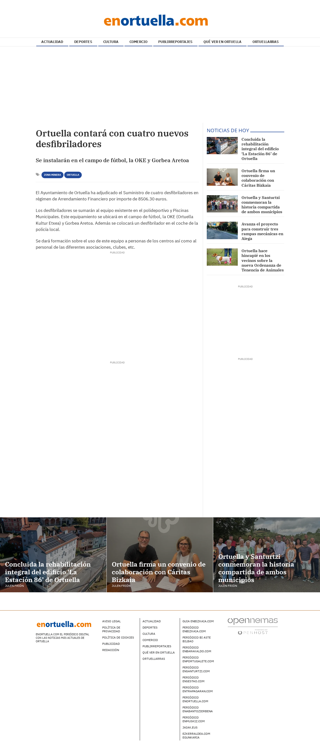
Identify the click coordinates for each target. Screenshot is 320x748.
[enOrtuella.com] (160, 20)
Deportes (150, 627)
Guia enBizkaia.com (198, 621)
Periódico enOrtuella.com (195, 699)
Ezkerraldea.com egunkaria (196, 735)
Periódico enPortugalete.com (198, 659)
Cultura (148, 634)
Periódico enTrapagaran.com (197, 689)
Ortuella (73, 174)
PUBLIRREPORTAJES (175, 41)
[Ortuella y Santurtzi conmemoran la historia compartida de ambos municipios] (222, 203)
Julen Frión (14, 586)
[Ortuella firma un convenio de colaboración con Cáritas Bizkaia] (222, 177)
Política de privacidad (111, 629)
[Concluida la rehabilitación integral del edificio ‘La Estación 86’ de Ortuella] (222, 145)
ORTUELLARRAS (265, 41)
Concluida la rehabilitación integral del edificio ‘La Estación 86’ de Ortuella (260, 149)
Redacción (110, 650)
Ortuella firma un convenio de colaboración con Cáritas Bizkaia (258, 178)
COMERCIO (139, 41)
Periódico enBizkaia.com (194, 629)
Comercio (150, 640)
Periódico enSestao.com (193, 679)
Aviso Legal (111, 621)
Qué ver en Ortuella (158, 652)
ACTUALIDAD (52, 41)
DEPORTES (83, 41)
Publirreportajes (156, 646)
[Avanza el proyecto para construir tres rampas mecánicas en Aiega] (222, 230)
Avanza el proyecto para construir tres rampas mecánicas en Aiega (262, 231)
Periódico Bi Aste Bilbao (196, 639)
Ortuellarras (153, 659)
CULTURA (110, 41)
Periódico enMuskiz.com (193, 719)
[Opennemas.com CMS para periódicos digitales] (253, 626)
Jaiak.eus (190, 727)
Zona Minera (52, 174)
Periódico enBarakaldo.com (196, 649)
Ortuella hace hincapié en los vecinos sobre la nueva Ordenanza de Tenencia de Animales (263, 260)
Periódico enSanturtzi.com (196, 669)
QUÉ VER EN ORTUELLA (222, 41)
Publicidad (111, 644)
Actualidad (151, 621)
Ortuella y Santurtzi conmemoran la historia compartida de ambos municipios (262, 204)
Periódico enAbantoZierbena (197, 709)
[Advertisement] (160, 85)
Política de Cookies (118, 637)
